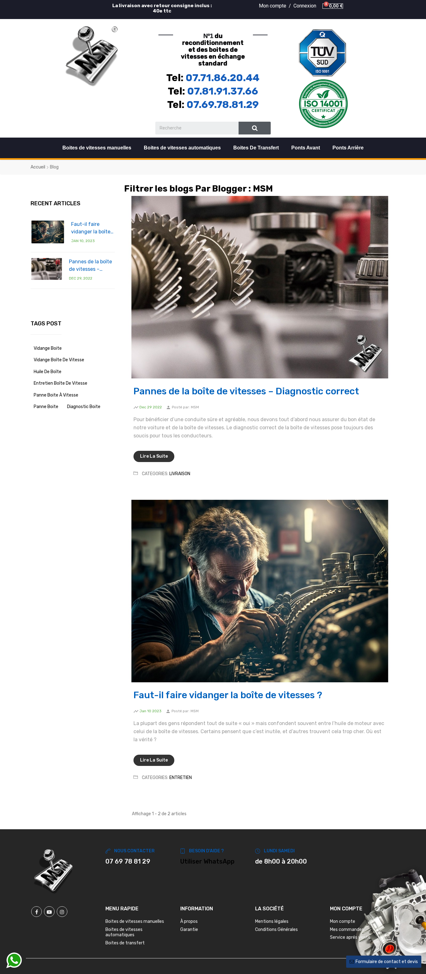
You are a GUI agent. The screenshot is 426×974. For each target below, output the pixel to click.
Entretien (180, 777)
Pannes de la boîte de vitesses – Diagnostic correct (91, 266)
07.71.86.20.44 (222, 78)
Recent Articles (55, 203)
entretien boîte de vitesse (60, 383)
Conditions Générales (276, 929)
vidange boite (48, 348)
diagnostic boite (83, 406)
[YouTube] (49, 911)
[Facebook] (36, 911)
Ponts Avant (305, 147)
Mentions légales (271, 921)
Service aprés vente (350, 937)
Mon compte (342, 921)
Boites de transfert (125, 943)
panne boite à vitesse (56, 395)
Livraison (179, 473)
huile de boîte (47, 371)
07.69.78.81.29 (222, 104)
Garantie (189, 929)
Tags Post (46, 323)
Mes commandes (347, 929)
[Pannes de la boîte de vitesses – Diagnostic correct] (47, 268)
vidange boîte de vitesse (59, 360)
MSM (195, 407)
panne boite (46, 406)
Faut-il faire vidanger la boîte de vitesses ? (90, 228)
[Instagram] (62, 911)
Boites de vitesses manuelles (96, 147)
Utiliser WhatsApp (207, 861)
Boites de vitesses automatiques (182, 147)
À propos (189, 921)
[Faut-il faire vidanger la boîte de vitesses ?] (48, 231)
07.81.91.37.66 (222, 91)
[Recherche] (255, 128)
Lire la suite (154, 456)
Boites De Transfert (256, 147)
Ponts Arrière (348, 147)
